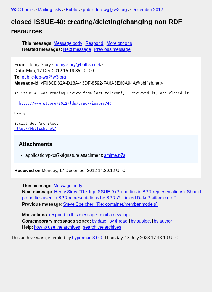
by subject (141, 221)
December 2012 (147, 9)
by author (163, 221)
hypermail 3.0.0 (87, 237)
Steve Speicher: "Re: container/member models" (110, 204)
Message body (68, 43)
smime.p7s (114, 155)
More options (119, 43)
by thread (118, 221)
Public (72, 9)
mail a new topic (116, 214)
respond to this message (73, 214)
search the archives (102, 227)
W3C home (22, 9)
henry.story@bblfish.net (77, 64)
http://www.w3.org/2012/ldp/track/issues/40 (65, 103)
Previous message (112, 49)
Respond (94, 43)
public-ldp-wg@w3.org (105, 9)
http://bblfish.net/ (35, 128)
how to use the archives (57, 227)
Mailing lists (49, 9)
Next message (77, 49)
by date (99, 221)
